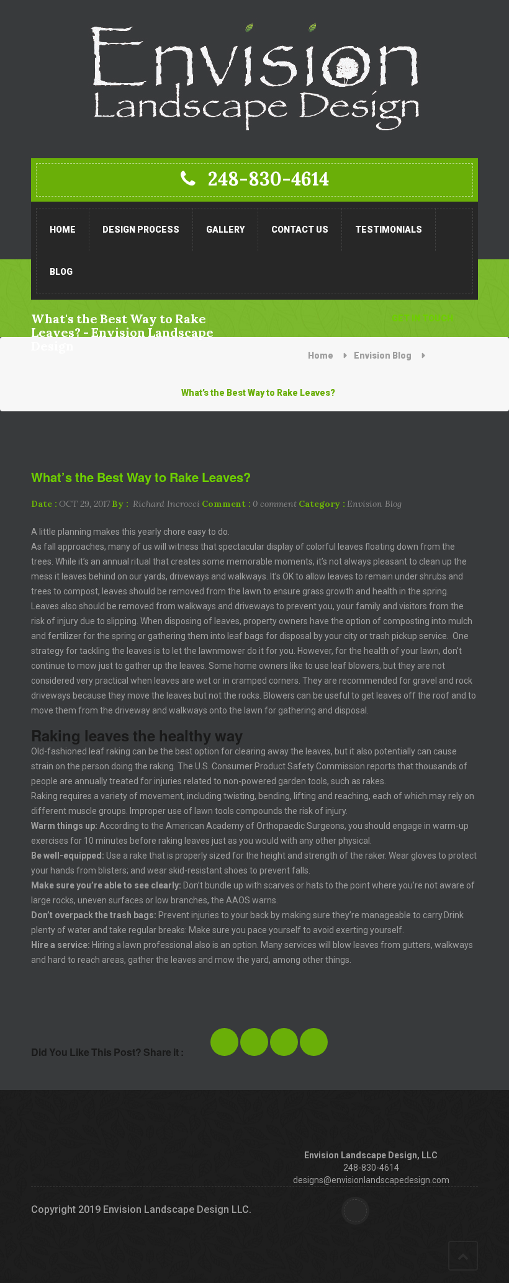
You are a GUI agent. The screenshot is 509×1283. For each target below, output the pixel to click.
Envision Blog (383, 355)
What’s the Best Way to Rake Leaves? (141, 477)
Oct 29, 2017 (70, 503)
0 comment (249, 503)
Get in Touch (422, 318)
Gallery (225, 230)
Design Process (140, 230)
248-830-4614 (268, 178)
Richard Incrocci (156, 503)
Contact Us (299, 230)
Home (63, 230)
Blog (61, 272)
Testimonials (388, 230)
